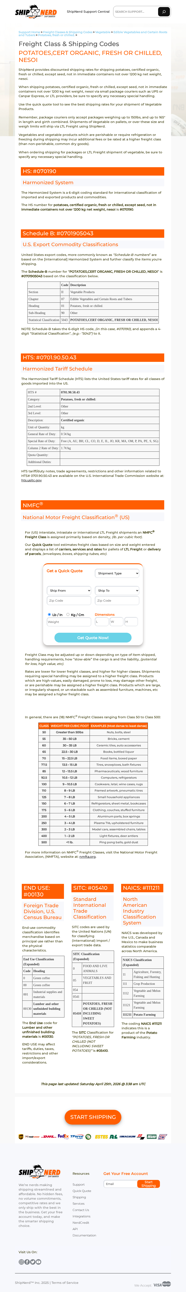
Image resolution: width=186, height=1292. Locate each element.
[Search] (164, 11)
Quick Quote (82, 1191)
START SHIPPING (93, 1117)
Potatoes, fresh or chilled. (56, 35)
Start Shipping (149, 1183)
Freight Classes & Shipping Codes (67, 32)
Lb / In (57, 615)
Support (79, 1184)
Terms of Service (64, 1283)
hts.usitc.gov (31, 480)
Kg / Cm (77, 615)
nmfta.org (87, 857)
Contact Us (81, 1210)
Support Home (29, 32)
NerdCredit (81, 1222)
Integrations (81, 1216)
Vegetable (102, 32)
